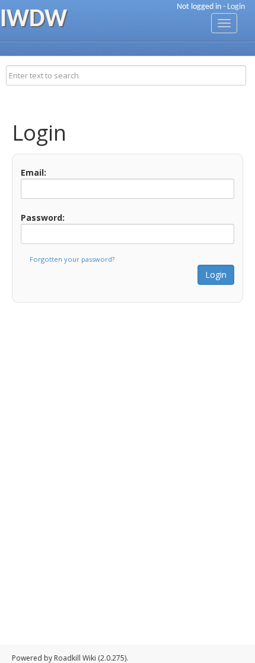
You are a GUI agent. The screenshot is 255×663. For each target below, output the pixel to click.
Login (236, 6)
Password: (43, 217)
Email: (33, 172)
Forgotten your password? (72, 259)
